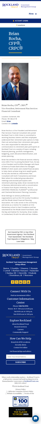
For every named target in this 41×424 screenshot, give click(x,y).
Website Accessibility (14, 393)
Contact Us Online (20, 348)
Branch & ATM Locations (20, 342)
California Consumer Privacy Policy (20, 391)
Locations (21, 25)
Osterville (23, 273)
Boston (6, 268)
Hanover (24, 268)
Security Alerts (20, 345)
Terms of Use (29, 393)
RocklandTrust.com (31, 381)
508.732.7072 (23, 306)
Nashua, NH (11, 273)
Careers (20, 329)
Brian (9, 121)
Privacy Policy (21, 389)
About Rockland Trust (20, 324)
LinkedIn (14, 124)
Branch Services (20, 327)
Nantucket (34, 271)
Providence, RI (16, 275)
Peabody (32, 273)
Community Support (20, 332)
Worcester (28, 275)
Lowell (7, 271)
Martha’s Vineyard (20, 271)
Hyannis (34, 268)
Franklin (15, 268)
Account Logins (21, 21)
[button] (34, 14)
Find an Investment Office (21, 295)
